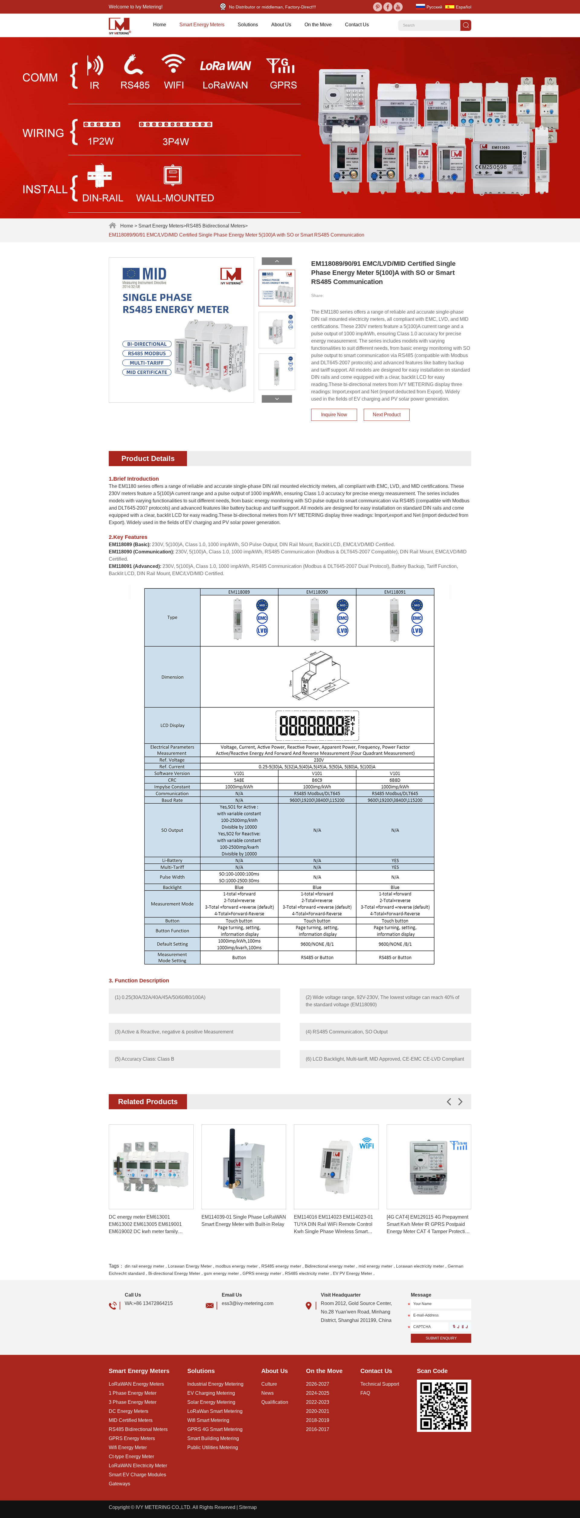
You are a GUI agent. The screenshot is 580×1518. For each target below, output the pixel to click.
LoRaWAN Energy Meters (136, 1384)
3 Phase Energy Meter (132, 1402)
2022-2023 (317, 1402)
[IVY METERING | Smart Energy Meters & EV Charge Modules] (122, 25)
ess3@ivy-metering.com (247, 1303)
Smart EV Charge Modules (137, 1474)
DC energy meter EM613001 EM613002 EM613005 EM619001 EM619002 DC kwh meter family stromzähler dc (145, 1224)
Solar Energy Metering (211, 1402)
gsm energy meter (221, 1273)
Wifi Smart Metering (208, 1420)
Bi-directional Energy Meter (174, 1273)
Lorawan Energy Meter (190, 1266)
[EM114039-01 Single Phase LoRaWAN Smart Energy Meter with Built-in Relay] (244, 1167)
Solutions (248, 24)
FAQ (365, 1393)
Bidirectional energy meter (330, 1266)
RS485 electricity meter (307, 1273)
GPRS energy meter (262, 1273)
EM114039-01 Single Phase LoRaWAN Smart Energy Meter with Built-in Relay (243, 1220)
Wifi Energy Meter (128, 1447)
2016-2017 (317, 1429)
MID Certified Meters (131, 1420)
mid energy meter (375, 1266)
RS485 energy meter (281, 1266)
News (267, 1393)
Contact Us (357, 24)
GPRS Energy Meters (132, 1438)
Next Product (387, 414)
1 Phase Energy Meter (132, 1393)
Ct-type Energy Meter (131, 1456)
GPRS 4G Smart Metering (215, 1429)
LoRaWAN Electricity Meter (138, 1465)
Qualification (274, 1402)
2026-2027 (317, 1384)
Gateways (119, 1483)
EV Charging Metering (211, 1393)
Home (159, 24)
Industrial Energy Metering (215, 1384)
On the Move (318, 24)
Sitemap (248, 1507)
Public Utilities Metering (212, 1447)
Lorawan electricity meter (420, 1266)
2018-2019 (317, 1420)
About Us (281, 24)
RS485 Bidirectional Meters (215, 225)
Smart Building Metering (213, 1438)
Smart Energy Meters (201, 24)
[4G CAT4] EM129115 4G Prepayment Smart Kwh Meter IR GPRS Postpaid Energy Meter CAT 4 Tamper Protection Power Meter (428, 1224)
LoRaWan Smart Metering (215, 1411)
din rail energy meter (144, 1266)
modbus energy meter (236, 1266)
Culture (269, 1384)
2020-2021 (317, 1411)
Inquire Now (334, 414)
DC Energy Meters (128, 1411)
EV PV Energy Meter (352, 1273)
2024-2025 (317, 1393)
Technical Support (379, 1384)
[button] (460, 1101)
